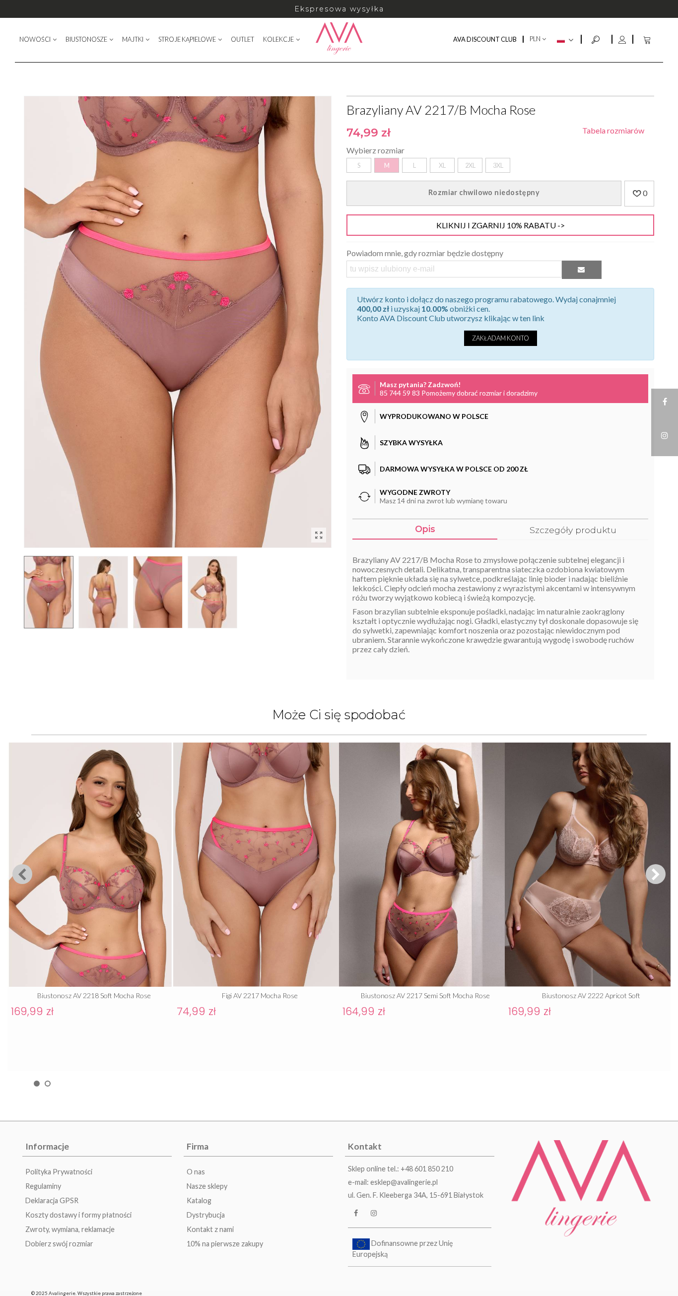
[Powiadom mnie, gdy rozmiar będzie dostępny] (582, 270)
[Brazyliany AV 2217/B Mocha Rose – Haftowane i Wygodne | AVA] (318, 535)
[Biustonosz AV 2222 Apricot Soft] (588, 865)
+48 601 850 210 (427, 1168)
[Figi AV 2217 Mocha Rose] (256, 865)
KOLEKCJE (278, 39)
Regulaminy (43, 1186)
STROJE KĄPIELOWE (187, 39)
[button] (656, 874)
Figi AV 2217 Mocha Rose (260, 995)
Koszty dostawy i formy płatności (78, 1215)
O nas (196, 1171)
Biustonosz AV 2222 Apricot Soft (591, 995)
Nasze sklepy (207, 1186)
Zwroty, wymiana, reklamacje (70, 1229)
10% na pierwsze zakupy (225, 1243)
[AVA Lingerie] (339, 39)
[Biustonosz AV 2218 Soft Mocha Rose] (90, 865)
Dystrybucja (206, 1215)
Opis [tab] (425, 529)
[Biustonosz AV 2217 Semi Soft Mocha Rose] (422, 865)
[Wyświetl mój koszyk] (648, 39)
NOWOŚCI (35, 39)
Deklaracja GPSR (51, 1200)
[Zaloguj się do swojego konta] (621, 39)
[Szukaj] (597, 38)
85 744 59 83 (400, 393)
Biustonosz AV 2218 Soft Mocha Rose (94, 995)
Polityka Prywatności (58, 1171)
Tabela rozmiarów (613, 130)
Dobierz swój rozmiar (59, 1243)
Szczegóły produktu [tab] (573, 530)
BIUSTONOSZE (86, 39)
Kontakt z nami (210, 1229)
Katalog (199, 1200)
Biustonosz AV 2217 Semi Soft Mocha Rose (425, 995)
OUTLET (242, 39)
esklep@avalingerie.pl (404, 1182)
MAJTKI (132, 39)
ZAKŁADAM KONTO (500, 338)
